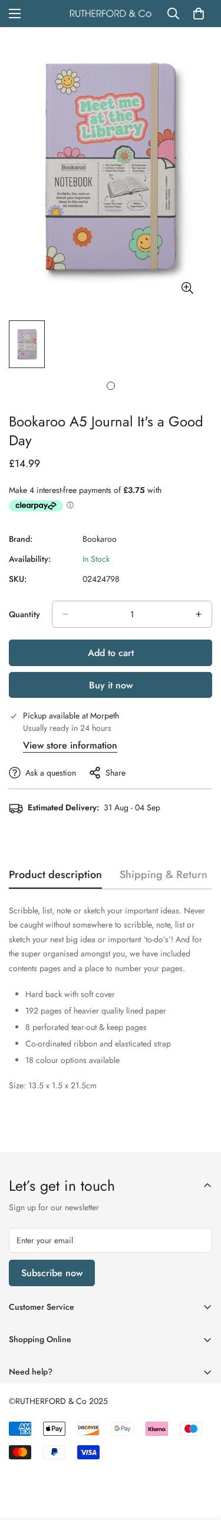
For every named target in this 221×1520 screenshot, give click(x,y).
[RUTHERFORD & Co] (110, 13)
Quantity (24, 614)
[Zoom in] (187, 287)
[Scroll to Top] (200, 1457)
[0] (198, 13)
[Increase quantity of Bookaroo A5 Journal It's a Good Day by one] (199, 614)
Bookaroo (100, 539)
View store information (70, 745)
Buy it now (111, 685)
